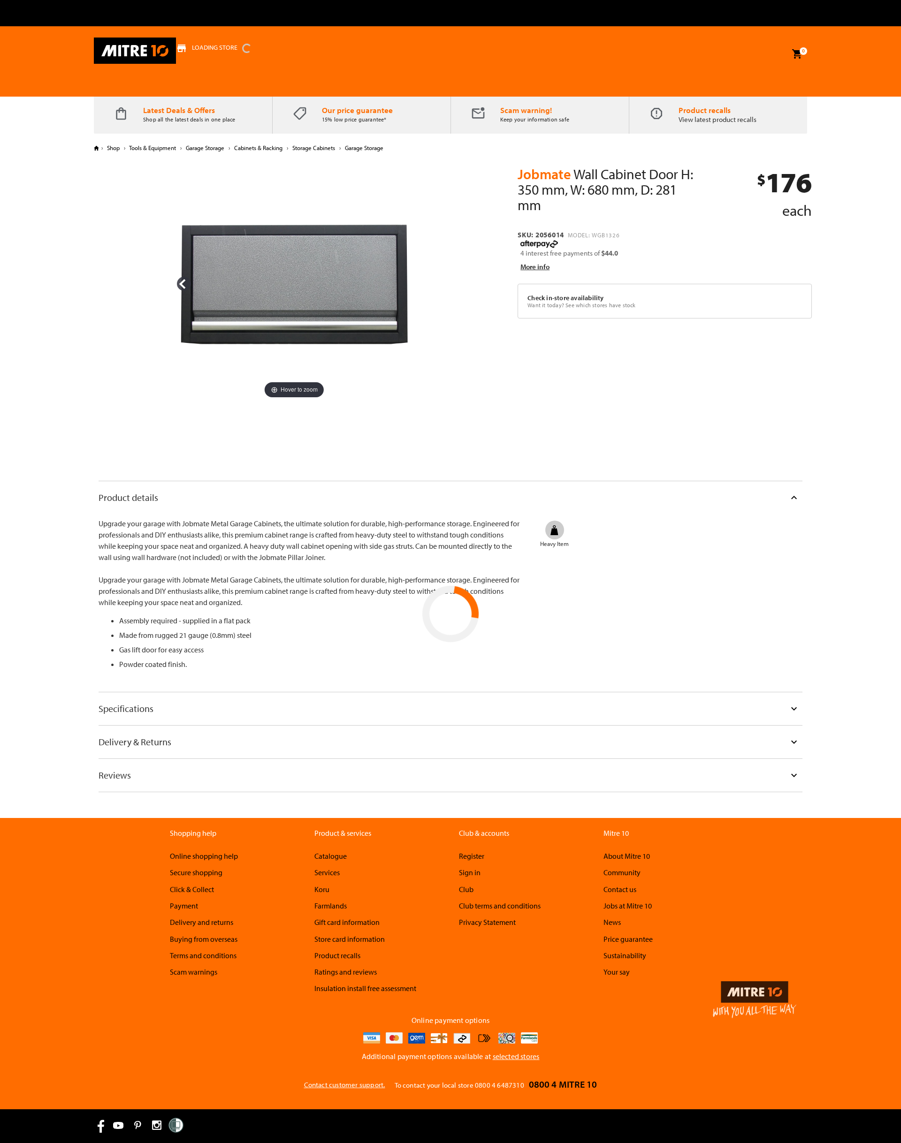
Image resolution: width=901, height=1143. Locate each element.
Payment (184, 905)
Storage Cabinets (313, 147)
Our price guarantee (357, 110)
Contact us (619, 889)
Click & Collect (192, 889)
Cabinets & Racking (258, 147)
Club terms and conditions (500, 905)
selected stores (516, 1056)
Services (327, 872)
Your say (616, 971)
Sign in (470, 872)
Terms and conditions (203, 955)
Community (622, 872)
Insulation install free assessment (365, 988)
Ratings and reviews (345, 971)
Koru (321, 889)
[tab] (450, 497)
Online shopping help (204, 856)
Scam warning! (526, 110)
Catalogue (330, 856)
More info (535, 266)
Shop (113, 147)
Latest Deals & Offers (179, 110)
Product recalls (705, 110)
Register (471, 856)
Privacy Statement (487, 922)
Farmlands (330, 905)
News (612, 922)
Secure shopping (196, 872)
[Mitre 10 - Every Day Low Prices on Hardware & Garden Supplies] (135, 51)
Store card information (349, 939)
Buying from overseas (203, 939)
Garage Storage (205, 147)
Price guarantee (628, 939)
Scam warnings (193, 971)
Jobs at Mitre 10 (627, 905)
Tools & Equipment (152, 147)
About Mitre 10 (626, 856)
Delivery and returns (201, 922)
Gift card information (347, 922)
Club (466, 889)
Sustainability (624, 955)
